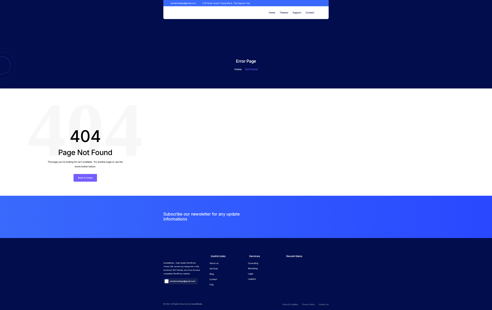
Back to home (85, 178)
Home (238, 69)
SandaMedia (196, 304)
